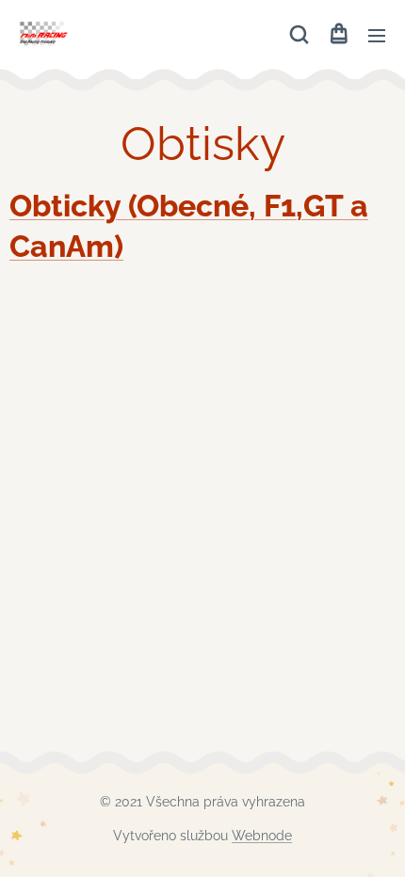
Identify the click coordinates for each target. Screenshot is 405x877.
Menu (377, 35)
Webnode (262, 835)
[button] (299, 34)
